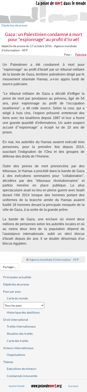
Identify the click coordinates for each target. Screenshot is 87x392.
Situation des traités (20, 333)
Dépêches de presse (14, 25)
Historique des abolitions (23, 312)
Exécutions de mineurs (21, 368)
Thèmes (8, 362)
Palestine (80, 54)
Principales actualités (17, 277)
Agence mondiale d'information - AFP (54, 259)
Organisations (16, 354)
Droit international (15, 319)
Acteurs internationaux (18, 348)
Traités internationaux (21, 326)
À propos (73, 386)
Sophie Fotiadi (16, 386)
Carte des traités (17, 341)
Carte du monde (17, 298)
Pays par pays (12, 291)
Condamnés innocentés (22, 376)
